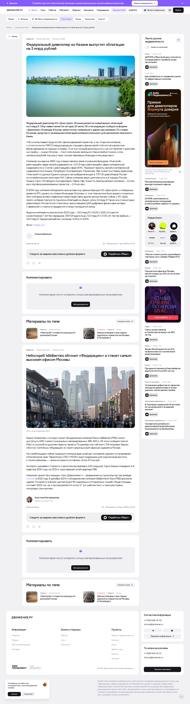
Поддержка (103, 10)
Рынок (118, 329)
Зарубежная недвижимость (155, 401)
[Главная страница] (14, 10)
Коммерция (149, 195)
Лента (34, 10)
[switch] (156, 47)
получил (30, 478)
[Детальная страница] (52, 333)
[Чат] (169, 10)
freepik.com (39, 225)
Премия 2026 (118, 10)
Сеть (43, 10)
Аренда (147, 268)
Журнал (76, 10)
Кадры (147, 326)
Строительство (43, 39)
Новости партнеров (152, 382)
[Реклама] (163, 128)
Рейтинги (64, 10)
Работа (52, 10)
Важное (102, 329)
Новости (30, 39)
